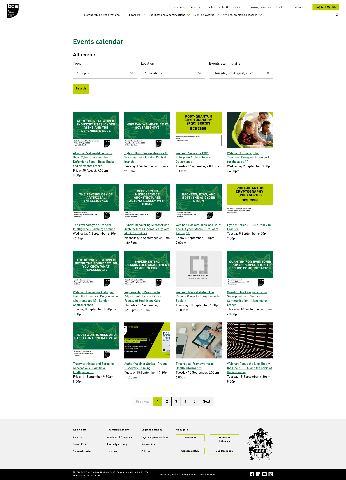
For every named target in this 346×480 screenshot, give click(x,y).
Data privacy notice (168, 475)
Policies (145, 451)
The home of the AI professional (225, 7)
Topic (77, 64)
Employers (282, 7)
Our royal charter (82, 451)
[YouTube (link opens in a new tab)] (264, 474)
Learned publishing (117, 444)
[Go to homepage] (13, 11)
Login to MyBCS (326, 7)
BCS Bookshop (224, 451)
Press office (79, 444)
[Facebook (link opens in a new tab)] (252, 474)
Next (206, 401)
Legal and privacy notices (154, 437)
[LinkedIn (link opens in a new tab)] (258, 474)
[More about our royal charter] (260, 444)
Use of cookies (207, 475)
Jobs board (113, 451)
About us (196, 7)
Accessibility (148, 444)
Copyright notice (189, 475)
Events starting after (225, 64)
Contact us (190, 437)
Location (147, 64)
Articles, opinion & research (240, 15)
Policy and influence (224, 439)
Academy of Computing (119, 437)
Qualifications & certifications (167, 15)
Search (81, 88)
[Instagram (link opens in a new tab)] (271, 474)
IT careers (134, 15)
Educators (299, 7)
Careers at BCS (190, 451)
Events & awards (203, 15)
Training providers (260, 7)
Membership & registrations (102, 15)
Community (179, 7)
